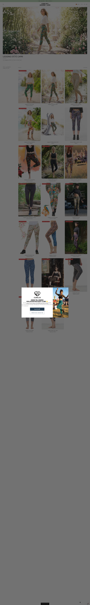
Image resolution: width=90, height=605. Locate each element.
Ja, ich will (37, 309)
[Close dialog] (67, 288)
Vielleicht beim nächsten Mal (37, 312)
